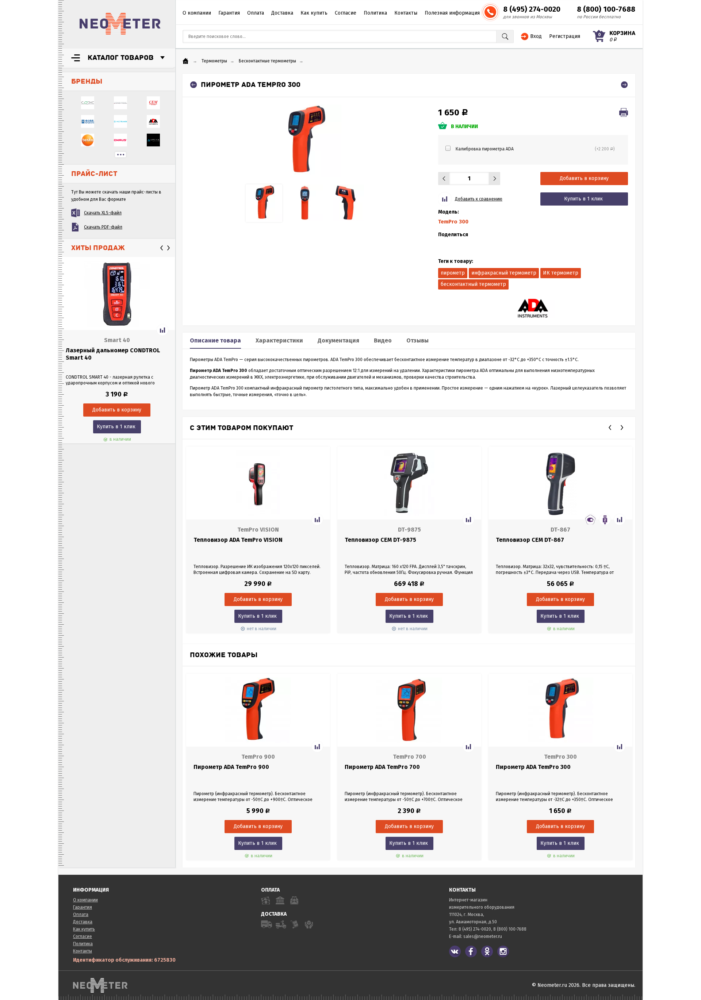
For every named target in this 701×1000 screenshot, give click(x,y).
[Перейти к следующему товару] (624, 84)
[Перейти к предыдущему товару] (193, 84)
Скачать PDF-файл (103, 227)
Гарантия (229, 13)
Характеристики (279, 340)
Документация (338, 340)
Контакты (405, 13)
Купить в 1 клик (116, 427)
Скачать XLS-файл (103, 212)
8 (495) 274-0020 (531, 9)
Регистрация (564, 36)
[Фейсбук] (471, 951)
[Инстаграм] (503, 951)
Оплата (255, 13)
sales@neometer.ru (482, 936)
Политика (375, 13)
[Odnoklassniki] (487, 951)
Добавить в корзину (584, 178)
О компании (197, 13)
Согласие (345, 13)
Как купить (313, 13)
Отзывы (417, 340)
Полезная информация (452, 13)
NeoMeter (120, 24)
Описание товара (215, 340)
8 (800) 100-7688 (606, 9)
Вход (536, 36)
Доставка (282, 13)
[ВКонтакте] (455, 951)
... (120, 154)
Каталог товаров (121, 57)
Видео (383, 340)
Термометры (214, 61)
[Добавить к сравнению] (162, 330)
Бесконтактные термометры (267, 61)
